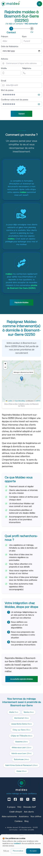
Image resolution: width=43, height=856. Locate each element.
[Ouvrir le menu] (39, 3)
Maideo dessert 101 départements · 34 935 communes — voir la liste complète (21, 828)
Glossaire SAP (29, 807)
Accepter (33, 851)
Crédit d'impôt (15, 812)
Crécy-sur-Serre (21, 730)
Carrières (18, 821)
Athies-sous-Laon (21, 747)
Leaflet (9, 401)
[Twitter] (27, 799)
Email (3, 81)
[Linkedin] (34, 799)
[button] (21, 378)
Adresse (4, 59)
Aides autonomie (9, 816)
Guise (21, 771)
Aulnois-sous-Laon (21, 753)
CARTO (37, 401)
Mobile (4, 68)
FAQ (19, 807)
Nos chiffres (36, 816)
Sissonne (21, 741)
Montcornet (21, 718)
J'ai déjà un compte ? (21, 24)
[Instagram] (21, 799)
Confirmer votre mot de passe (14, 100)
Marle (13, 712)
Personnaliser (18, 851)
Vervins (29, 712)
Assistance (24, 816)
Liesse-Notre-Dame (21, 724)
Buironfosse (21, 759)
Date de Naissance (9, 46)
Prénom (4, 37)
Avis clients (29, 812)
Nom (24, 37)
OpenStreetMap (20, 401)
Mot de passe (7, 90)
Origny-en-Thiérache (21, 736)
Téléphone (26, 68)
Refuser (6, 851)
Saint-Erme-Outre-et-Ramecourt (21, 765)
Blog (26, 821)
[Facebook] (15, 799)
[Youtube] (9, 799)
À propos (11, 807)
